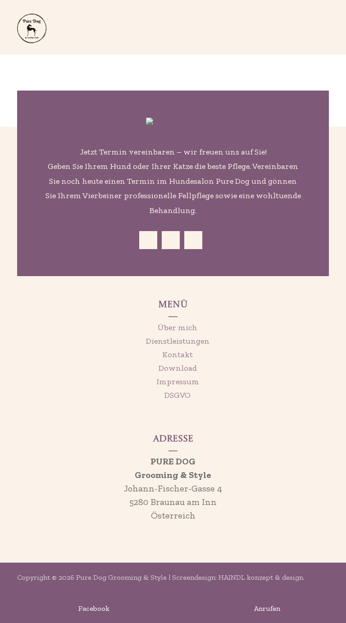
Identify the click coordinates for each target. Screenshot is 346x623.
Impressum (177, 382)
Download (178, 368)
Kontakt (177, 354)
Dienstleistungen (177, 341)
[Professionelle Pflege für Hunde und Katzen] (31, 28)
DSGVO (177, 395)
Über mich (177, 327)
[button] (317, 20)
